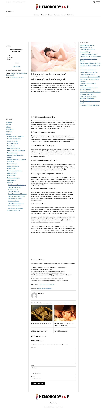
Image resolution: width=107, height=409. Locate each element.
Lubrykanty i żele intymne (14, 171)
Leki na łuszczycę (12, 164)
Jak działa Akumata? (60, 331)
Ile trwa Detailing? (85, 52)
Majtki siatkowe (11, 180)
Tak (9, 55)
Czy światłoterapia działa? (87, 49)
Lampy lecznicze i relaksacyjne (16, 150)
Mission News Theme (48, 406)
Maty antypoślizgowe (14, 206)
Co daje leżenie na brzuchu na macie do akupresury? (63, 324)
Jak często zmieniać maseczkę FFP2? (90, 63)
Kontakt (23, 2)
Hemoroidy (36, 15)
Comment (33, 347)
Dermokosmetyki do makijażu (15, 136)
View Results (16, 66)
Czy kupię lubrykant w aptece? (88, 54)
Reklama (18, 2)
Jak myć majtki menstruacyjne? (88, 72)
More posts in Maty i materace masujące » (67, 302)
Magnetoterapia (11, 173)
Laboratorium (11, 146)
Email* (32, 370)
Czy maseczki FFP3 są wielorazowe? (90, 105)
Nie (9, 59)
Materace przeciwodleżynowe (16, 196)
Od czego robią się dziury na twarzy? (90, 56)
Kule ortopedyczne (12, 141)
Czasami (10, 57)
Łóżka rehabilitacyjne (13, 166)
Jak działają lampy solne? (87, 94)
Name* (32, 365)
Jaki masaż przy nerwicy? (39, 331)
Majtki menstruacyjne (13, 178)
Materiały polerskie (13, 201)
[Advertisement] (53, 29)
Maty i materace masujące (15, 208)
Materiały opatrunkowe (15, 198)
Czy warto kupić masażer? (87, 74)
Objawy (50, 15)
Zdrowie (8, 134)
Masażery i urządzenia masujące (17, 185)
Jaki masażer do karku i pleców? (41, 323)
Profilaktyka (70, 15)
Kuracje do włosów (12, 143)
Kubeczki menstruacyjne (14, 139)
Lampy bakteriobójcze (13, 148)
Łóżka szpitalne (11, 168)
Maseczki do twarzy (13, 191)
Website (33, 376)
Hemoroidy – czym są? (17, 77)
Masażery (10, 182)
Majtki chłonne (11, 175)
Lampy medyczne (12, 153)
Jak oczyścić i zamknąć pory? (88, 70)
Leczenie (63, 15)
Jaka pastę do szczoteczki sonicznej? (90, 92)
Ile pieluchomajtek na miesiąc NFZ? (90, 77)
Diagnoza (56, 15)
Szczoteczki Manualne (13, 210)
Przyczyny (43, 15)
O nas (14, 2)
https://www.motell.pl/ (47, 284)
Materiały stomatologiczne (15, 203)
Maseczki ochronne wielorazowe (17, 194)
